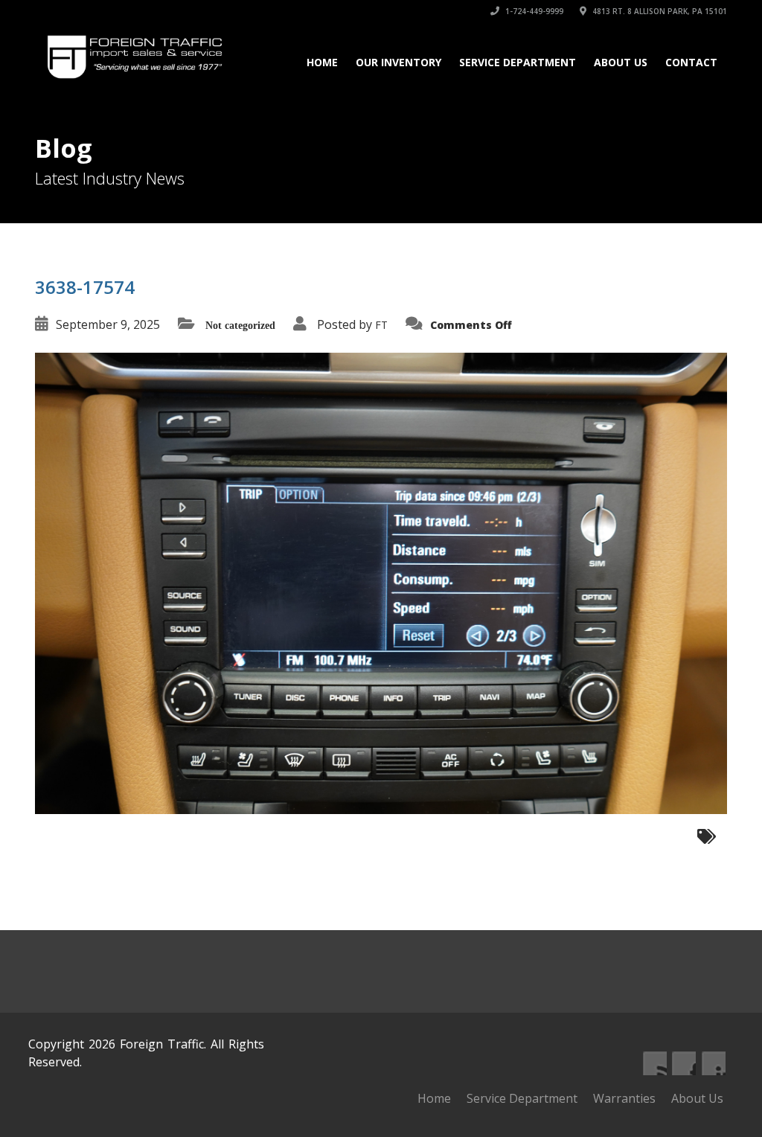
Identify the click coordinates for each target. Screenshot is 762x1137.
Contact (691, 62)
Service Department (517, 62)
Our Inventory (398, 62)
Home (322, 62)
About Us (620, 62)
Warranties (624, 1098)
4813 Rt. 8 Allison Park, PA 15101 (658, 11)
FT (381, 325)
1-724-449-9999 (533, 11)
